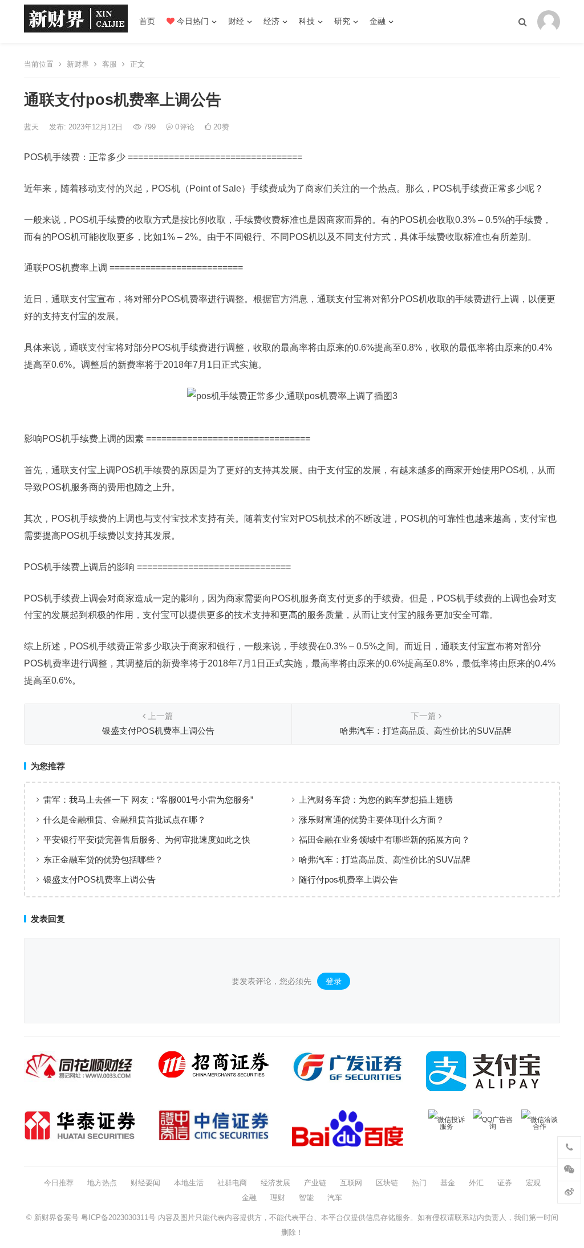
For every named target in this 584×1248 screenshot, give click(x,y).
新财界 (78, 64)
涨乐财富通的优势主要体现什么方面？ (371, 819)
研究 (342, 21)
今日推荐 (59, 1182)
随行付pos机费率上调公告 (348, 879)
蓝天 (32, 127)
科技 (307, 21)
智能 (306, 1197)
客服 (109, 64)
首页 (147, 21)
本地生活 (189, 1182)
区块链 (387, 1182)
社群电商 (232, 1182)
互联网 (351, 1182)
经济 (271, 21)
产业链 (315, 1182)
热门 (419, 1182)
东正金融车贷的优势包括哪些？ (103, 859)
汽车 (334, 1197)
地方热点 (102, 1182)
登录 (334, 981)
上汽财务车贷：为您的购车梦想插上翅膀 (376, 799)
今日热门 (192, 21)
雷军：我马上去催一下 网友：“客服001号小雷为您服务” (148, 799)
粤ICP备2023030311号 (118, 1217)
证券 (504, 1182)
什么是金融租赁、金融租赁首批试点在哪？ (124, 819)
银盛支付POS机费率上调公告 (99, 879)
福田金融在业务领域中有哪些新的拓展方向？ (384, 839)
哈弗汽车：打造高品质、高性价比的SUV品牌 (385, 859)
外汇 (476, 1182)
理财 (277, 1197)
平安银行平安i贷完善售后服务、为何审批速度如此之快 (146, 839)
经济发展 (275, 1182)
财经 (236, 21)
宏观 (533, 1182)
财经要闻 (145, 1182)
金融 (378, 21)
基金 (447, 1182)
